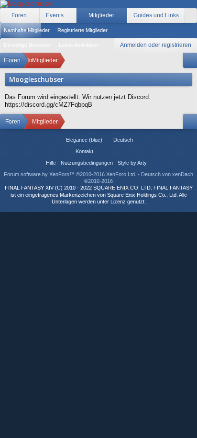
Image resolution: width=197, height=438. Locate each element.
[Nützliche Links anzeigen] (190, 60)
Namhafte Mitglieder (27, 30)
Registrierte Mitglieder (82, 30)
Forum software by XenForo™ (70, 174)
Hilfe (51, 163)
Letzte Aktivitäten (78, 45)
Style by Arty (132, 163)
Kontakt (84, 151)
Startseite (101, 151)
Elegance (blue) (84, 140)
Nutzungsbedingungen (87, 163)
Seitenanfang (113, 151)
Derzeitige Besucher (27, 45)
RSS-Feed (124, 151)
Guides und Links (156, 15)
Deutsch (123, 140)
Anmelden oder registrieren (155, 45)
